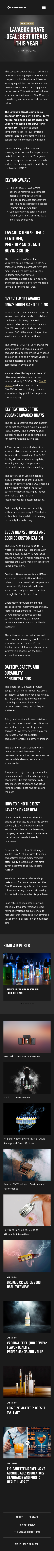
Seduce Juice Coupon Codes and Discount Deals (23, 991)
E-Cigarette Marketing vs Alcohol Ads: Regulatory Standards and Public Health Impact (26, 1475)
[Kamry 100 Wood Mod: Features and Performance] (27, 1165)
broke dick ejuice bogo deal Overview (24, 1284)
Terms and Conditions (27, 1532)
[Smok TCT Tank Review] (27, 1078)
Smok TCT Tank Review (16, 1097)
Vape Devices (27, 23)
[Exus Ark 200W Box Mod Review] (27, 1037)
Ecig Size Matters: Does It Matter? (26, 1410)
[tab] (21, 1003)
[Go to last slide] (8, 976)
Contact (33, 1517)
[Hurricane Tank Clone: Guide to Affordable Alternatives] (27, 1210)
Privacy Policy (27, 1524)
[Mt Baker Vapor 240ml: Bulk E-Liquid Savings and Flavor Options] (27, 1119)
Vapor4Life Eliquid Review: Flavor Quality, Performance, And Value (27, 1347)
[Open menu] (43, 7)
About (19, 1517)
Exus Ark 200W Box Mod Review (21, 1056)
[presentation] (27, 969)
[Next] (46, 976)
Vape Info (12, 1277)
